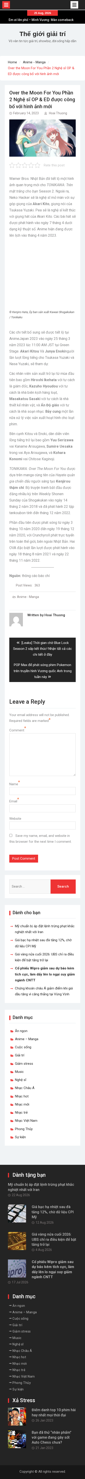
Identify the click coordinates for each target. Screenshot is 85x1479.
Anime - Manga (28, 597)
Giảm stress (24, 1064)
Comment (16, 730)
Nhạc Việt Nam (26, 1121)
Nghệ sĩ (20, 1080)
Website (15, 819)
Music (19, 1072)
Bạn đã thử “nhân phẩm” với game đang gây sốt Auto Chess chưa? (51, 1437)
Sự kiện (20, 1137)
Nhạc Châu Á (24, 1088)
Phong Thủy (24, 1129)
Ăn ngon (21, 1031)
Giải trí (19, 1055)
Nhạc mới (22, 1104)
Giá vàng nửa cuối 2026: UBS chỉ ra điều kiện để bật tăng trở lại (54, 1239)
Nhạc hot (22, 1096)
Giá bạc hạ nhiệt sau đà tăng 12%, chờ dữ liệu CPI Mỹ (53, 1212)
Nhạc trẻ (21, 1112)
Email (13, 801)
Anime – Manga (26, 1039)
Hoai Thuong (58, 113)
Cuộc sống (23, 1047)
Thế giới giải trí (42, 33)
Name (13, 784)
